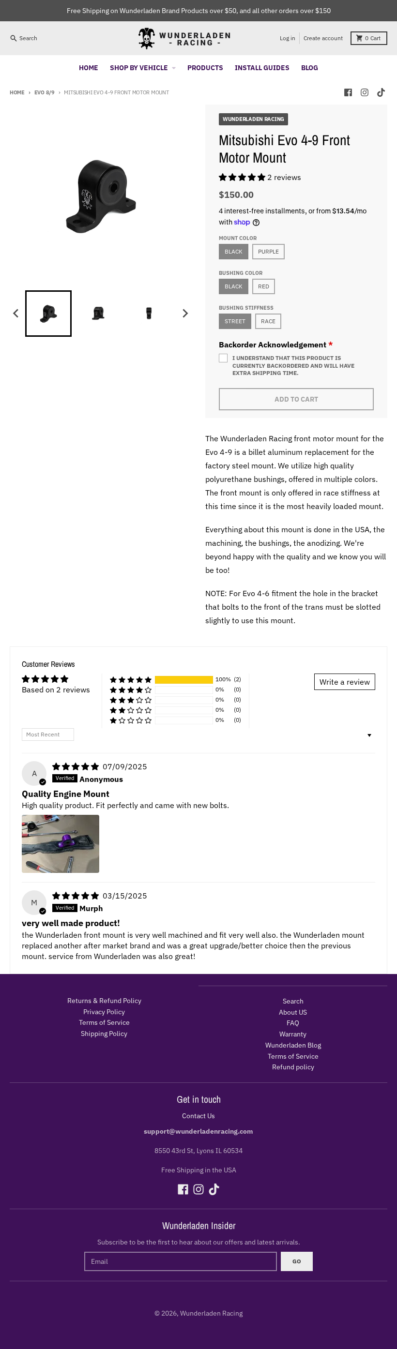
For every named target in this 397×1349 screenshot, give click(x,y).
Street (235, 321)
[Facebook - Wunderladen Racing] (348, 92)
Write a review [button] (345, 682)
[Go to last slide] (16, 313)
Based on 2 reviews (56, 689)
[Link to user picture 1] (60, 844)
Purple (268, 251)
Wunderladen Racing (211, 1313)
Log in (287, 38)
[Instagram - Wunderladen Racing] (364, 92)
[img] (76, 766)
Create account (323, 38)
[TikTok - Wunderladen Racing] (381, 92)
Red (263, 286)
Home (17, 92)
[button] (243, 177)
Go (296, 1261)
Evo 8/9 (44, 92)
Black (234, 251)
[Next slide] (185, 313)
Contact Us (198, 1115)
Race (268, 321)
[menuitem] (48, 313)
